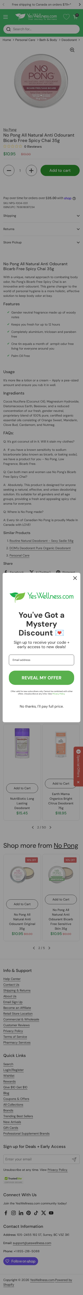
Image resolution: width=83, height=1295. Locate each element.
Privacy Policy (58, 693)
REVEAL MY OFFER (42, 678)
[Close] (75, 578)
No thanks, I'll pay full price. (42, 706)
